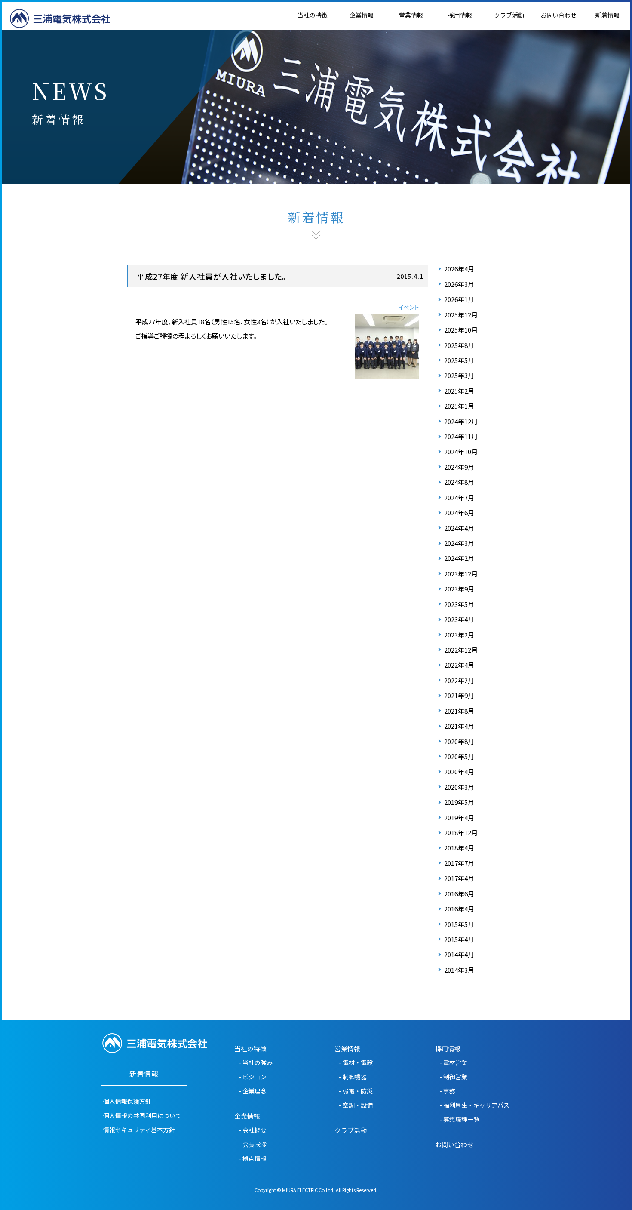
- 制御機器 (353, 1076)
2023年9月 (459, 588)
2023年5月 (459, 604)
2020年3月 (459, 786)
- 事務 (447, 1091)
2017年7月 (459, 863)
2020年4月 (459, 771)
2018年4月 (459, 847)
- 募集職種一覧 (459, 1119)
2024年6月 (459, 512)
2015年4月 (459, 939)
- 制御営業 (453, 1076)
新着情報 (607, 15)
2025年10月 (461, 329)
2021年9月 (459, 695)
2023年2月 (459, 634)
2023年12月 (461, 573)
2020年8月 (459, 741)
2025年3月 (459, 375)
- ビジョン (253, 1076)
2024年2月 (459, 558)
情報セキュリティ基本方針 (139, 1129)
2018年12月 (461, 832)
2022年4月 (459, 664)
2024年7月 (459, 497)
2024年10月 (461, 451)
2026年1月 (459, 299)
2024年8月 (459, 481)
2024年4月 (459, 528)
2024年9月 (459, 466)
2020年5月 (459, 756)
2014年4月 (459, 954)
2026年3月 (459, 284)
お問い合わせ (558, 15)
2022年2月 (459, 680)
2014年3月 (459, 969)
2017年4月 (459, 878)
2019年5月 (459, 802)
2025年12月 (461, 314)
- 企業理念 (253, 1091)
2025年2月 (459, 390)
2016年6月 (459, 893)
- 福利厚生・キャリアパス (474, 1105)
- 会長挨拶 (253, 1144)
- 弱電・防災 (356, 1091)
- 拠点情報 (253, 1158)
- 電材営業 (453, 1062)
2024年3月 (459, 543)
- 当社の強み (256, 1062)
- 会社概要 (253, 1130)
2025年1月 (459, 405)
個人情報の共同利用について (142, 1115)
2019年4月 (459, 817)
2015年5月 (459, 924)
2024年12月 (461, 421)
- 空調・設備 (356, 1105)
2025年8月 (459, 345)
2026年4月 (459, 268)
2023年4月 (459, 619)
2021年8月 (459, 710)
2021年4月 (459, 725)
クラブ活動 (509, 15)
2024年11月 (461, 436)
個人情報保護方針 (127, 1101)
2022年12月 (461, 649)
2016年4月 (459, 908)
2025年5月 (459, 360)
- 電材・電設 (356, 1062)
